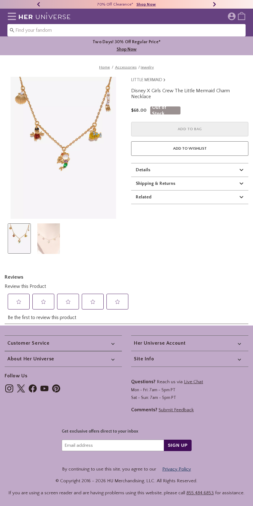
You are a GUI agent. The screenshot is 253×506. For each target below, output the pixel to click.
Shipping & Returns (155, 183)
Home (104, 67)
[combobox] (126, 30)
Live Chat (193, 381)
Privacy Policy (176, 469)
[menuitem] (242, 16)
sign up (177, 445)
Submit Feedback (176, 410)
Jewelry (147, 67)
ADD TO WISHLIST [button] (190, 148)
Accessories (126, 67)
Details (143, 169)
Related (143, 197)
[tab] (19, 238)
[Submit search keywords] (12, 30)
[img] (9, 388)
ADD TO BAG (190, 129)
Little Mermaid (146, 79)
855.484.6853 (200, 493)
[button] (10, 16)
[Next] (214, 4)
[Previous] (38, 4)
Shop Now (146, 4)
